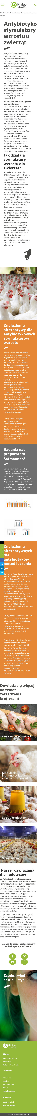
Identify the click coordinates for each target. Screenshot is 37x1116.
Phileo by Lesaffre (4, 12)
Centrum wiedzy (9, 1102)
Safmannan (8, 426)
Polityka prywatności (24, 1114)
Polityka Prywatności (11, 1065)
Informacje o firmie (10, 1058)
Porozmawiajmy (9, 1105)
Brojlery (12, 12)
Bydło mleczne (8, 1084)
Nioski (5, 1088)
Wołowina (7, 1078)
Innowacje (7, 1061)
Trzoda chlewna (9, 1091)
